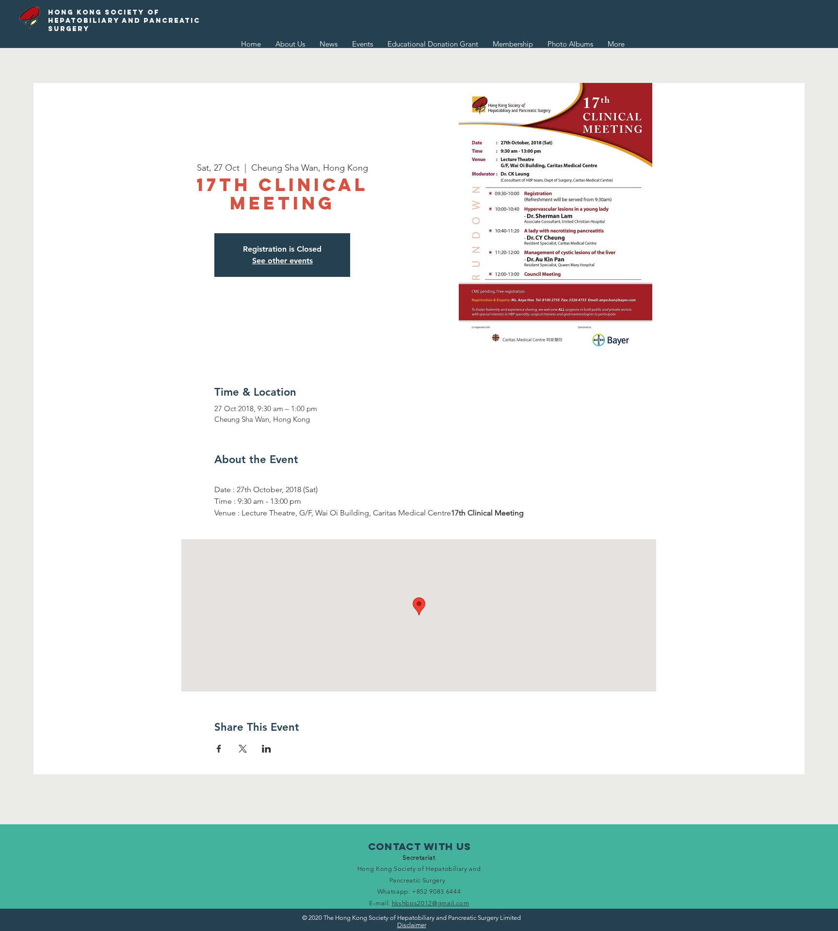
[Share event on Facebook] (219, 749)
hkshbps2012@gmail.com (430, 903)
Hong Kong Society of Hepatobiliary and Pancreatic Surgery (124, 20)
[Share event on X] (242, 749)
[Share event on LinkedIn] (266, 749)
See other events (282, 260)
